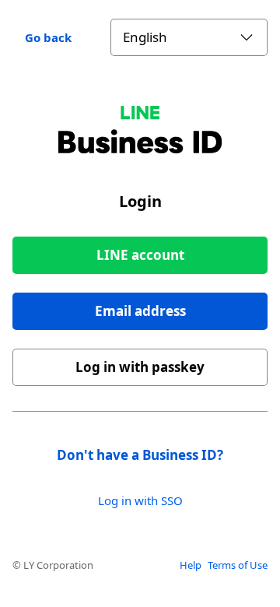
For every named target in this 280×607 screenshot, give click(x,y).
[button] (140, 311)
